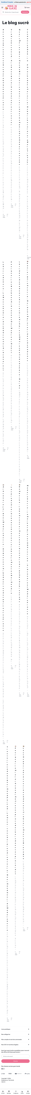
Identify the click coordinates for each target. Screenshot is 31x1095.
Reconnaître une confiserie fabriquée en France (3, 69)
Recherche (25, 12)
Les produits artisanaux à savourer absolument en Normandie (11, 540)
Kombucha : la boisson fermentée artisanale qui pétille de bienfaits (19, 544)
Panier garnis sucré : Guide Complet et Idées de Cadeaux (27, 311)
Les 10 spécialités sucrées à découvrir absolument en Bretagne (23, 803)
